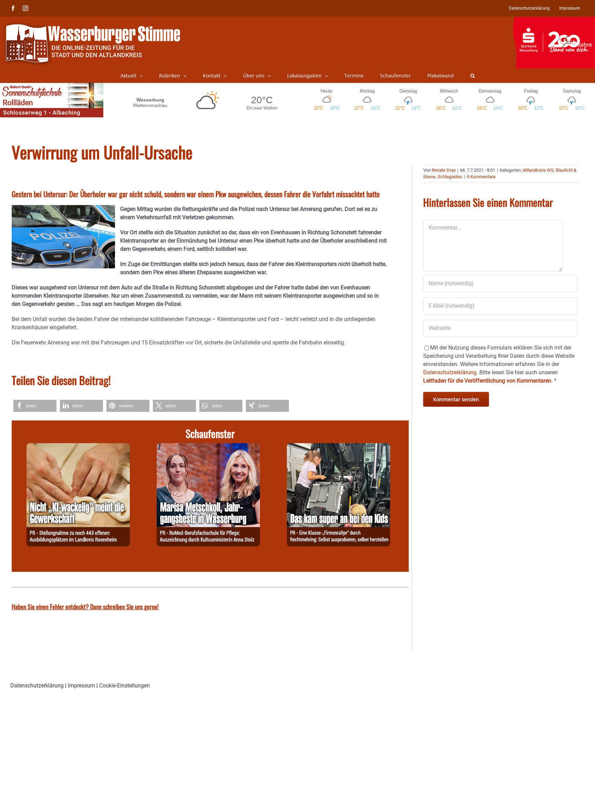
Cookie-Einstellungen (124, 685)
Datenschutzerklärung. (450, 372)
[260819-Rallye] (338, 447)
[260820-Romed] (208, 447)
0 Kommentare (481, 176)
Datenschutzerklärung (37, 685)
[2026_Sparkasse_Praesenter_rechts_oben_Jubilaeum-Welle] (554, 20)
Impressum (81, 685)
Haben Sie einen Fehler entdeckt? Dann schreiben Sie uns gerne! (85, 606)
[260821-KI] (78, 447)
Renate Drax (444, 170)
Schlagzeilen (450, 176)
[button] (472, 76)
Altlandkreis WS (538, 170)
